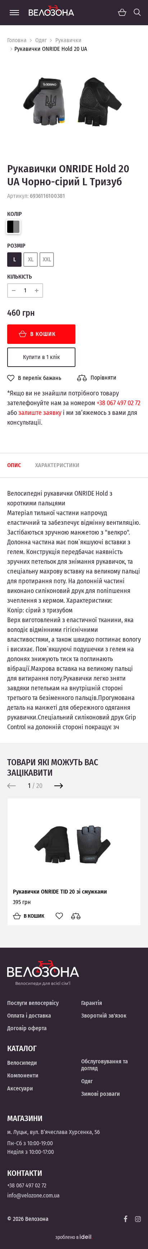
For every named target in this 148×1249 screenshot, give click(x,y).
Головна (17, 40)
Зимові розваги (100, 1093)
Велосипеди (22, 1062)
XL (30, 259)
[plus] (36, 290)
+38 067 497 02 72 (118, 403)
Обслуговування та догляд (104, 1065)
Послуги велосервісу (33, 1003)
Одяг (41, 40)
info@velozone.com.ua (33, 1195)
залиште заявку (39, 413)
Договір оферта (27, 1028)
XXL (47, 259)
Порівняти (103, 377)
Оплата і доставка (29, 1015)
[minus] (13, 290)
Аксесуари (20, 1088)
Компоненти (22, 1075)
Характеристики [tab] (57, 465)
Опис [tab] (14, 465)
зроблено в (67, 1237)
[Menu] (14, 12)
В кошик (43, 334)
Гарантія (91, 1003)
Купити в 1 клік (41, 357)
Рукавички (68, 40)
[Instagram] (138, 1219)
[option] (74, 102)
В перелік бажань (39, 378)
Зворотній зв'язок (103, 1015)
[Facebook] (125, 1219)
